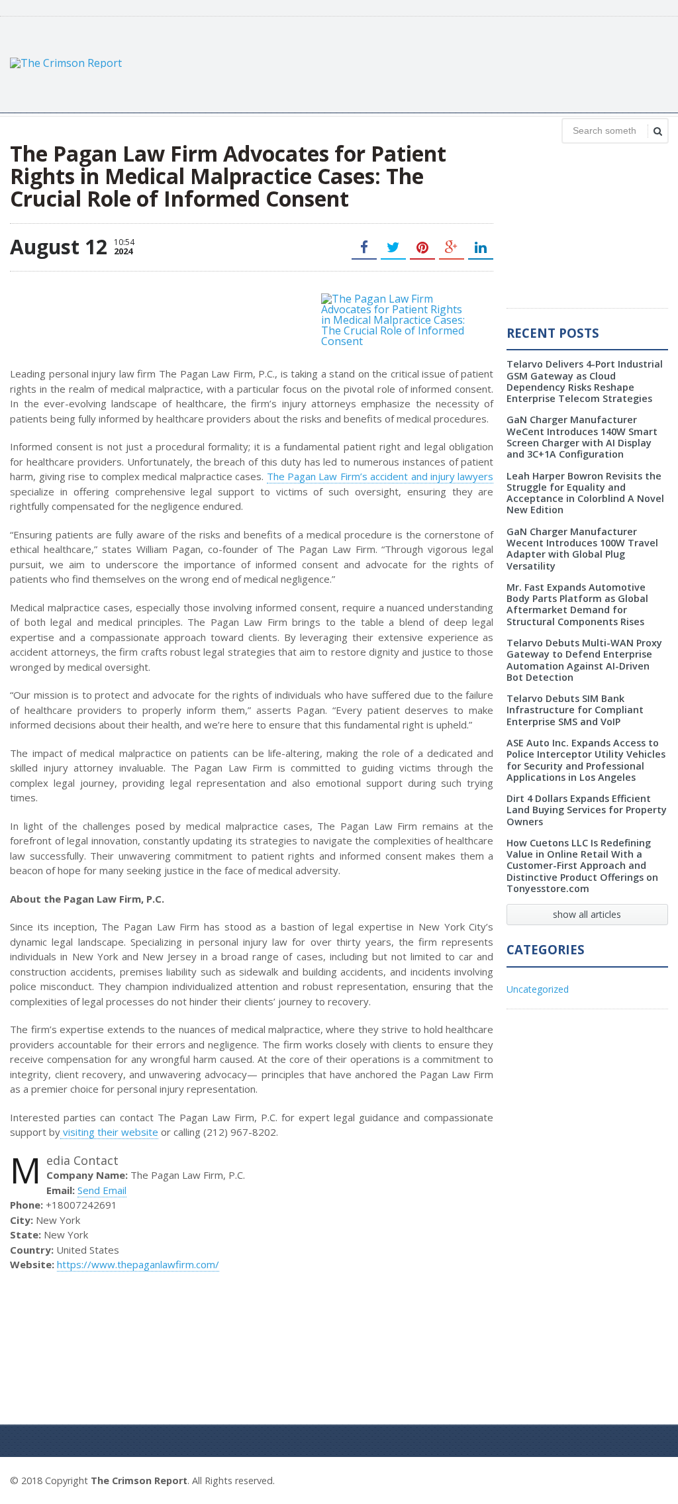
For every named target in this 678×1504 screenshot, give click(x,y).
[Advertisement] (427, 63)
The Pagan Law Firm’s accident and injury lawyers (380, 476)
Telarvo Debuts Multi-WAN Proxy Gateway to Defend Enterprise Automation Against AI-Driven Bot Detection (584, 659)
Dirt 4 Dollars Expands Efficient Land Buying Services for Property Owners (587, 810)
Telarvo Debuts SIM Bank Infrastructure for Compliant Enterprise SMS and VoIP (575, 710)
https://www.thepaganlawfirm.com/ (138, 1264)
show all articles (587, 914)
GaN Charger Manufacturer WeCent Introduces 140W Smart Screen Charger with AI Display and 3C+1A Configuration (582, 436)
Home (653, 1479)
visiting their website (109, 1131)
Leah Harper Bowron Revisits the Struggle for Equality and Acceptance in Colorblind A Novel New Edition (585, 493)
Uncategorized (538, 989)
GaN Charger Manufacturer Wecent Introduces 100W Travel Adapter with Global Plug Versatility (582, 548)
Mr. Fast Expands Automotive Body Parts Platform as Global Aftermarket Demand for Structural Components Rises (577, 604)
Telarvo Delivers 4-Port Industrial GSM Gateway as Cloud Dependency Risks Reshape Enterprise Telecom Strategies (585, 381)
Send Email (101, 1190)
